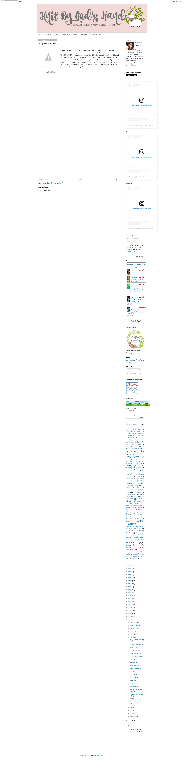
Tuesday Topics (140, 533)
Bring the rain (134, 677)
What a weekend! (135, 668)
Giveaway (128, 459)
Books (58, 34)
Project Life (140, 501)
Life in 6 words (130, 478)
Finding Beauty (130, 446)
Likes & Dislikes (132, 481)
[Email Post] (43, 72)
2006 (130, 720)
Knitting (142, 474)
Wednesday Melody (138, 537)
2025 (130, 566)
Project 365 (130, 499)
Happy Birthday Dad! (136, 653)
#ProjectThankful (131, 425)
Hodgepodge (131, 465)
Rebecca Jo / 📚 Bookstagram (137, 228)
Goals (134, 459)
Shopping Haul (132, 512)
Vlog (127, 537)
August (132, 634)
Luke (130, 483)
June (131, 707)
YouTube (134, 558)
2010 (130, 610)
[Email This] (47, 72)
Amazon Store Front (81, 34)
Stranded (128, 516)
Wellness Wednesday (131, 547)
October (133, 628)
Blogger (101, 755)
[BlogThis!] (49, 72)
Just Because (135, 470)
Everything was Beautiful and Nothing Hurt (136, 299)
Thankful (129, 521)
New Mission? (134, 686)
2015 (130, 596)
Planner (141, 494)
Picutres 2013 (130, 494)
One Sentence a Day (135, 484)
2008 (130, 617)
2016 (130, 593)
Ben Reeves (130, 303)
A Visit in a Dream (136, 699)
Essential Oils (130, 444)
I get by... (133, 671)
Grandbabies (141, 459)
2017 (129, 590)
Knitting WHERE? (135, 650)
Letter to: (131, 476)
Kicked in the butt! (136, 656)
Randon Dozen (130, 507)
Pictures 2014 (138, 492)
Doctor (132, 442)
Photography (130, 490)
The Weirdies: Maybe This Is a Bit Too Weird (138, 310)
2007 (130, 619)
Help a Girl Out (137, 463)
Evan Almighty (134, 674)
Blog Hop (141, 433)
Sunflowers (133, 680)
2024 (130, 569)
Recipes (140, 507)
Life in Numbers (140, 478)
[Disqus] (80, 103)
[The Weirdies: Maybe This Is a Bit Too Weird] (129, 311)
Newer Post (43, 179)
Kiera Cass (131, 252)
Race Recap (132, 503)
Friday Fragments (133, 457)
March (132, 713)
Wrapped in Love (138, 556)
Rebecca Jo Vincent (134, 125)
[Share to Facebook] (52, 72)
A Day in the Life (137, 427)
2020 (130, 581)
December (133, 622)
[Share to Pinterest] (54, 72)
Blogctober (131, 435)
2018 (130, 587)
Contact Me (67, 34)
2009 (130, 614)
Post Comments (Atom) (55, 183)
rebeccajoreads (153, 228)
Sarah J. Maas (134, 281)
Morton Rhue (134, 272)
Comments (132, 373)
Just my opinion (137, 472)
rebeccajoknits (146, 125)
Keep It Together (131, 474)
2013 (130, 602)
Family (139, 444)
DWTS (139, 442)
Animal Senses (134, 647)
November (133, 625)
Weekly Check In (133, 545)
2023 (130, 572)
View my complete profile (134, 68)
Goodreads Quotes (139, 256)
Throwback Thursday (131, 530)
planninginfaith (141, 177)
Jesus (127, 470)
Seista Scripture (139, 510)
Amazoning (129, 431)
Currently (132, 440)
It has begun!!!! (134, 665)
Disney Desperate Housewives (136, 703)
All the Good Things (133, 429)
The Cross (133, 659)
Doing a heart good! (136, 644)
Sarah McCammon (131, 292)
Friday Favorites (135, 453)
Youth (127, 558)
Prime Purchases (135, 496)
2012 (130, 605)
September (134, 631)
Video (139, 535)
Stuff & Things (138, 516)
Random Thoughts (137, 505)
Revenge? (133, 683)
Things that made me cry (133, 526)
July (131, 637)
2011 (129, 608)
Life (138, 476)
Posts (130, 370)
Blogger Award (140, 435)
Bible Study (132, 433)
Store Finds (139, 514)
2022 (130, 575)
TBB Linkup (137, 518)
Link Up (141, 481)
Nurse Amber (134, 662)
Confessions (140, 438)
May (131, 710)
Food (131, 451)
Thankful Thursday (135, 522)
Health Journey (133, 461)
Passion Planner (96, 34)
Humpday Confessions (133, 468)
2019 (130, 584)
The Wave (134, 270)
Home (41, 34)
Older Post (117, 179)
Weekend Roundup (135, 541)
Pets (137, 487)
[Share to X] (51, 72)
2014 (130, 599)
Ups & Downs (131, 535)
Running (128, 510)
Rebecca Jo (140, 43)
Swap (127, 518)
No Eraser (136, 483)
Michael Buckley (131, 313)
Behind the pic (140, 431)
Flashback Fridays (139, 448)
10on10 (128, 427)
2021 (130, 578)
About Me (49, 34)
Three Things (137, 528)
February (133, 716)
